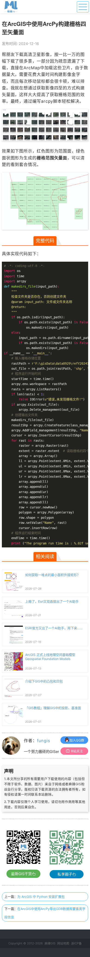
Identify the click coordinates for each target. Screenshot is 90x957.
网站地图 (63, 943)
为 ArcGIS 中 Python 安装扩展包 (41, 897)
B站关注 (77, 751)
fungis (43, 740)
